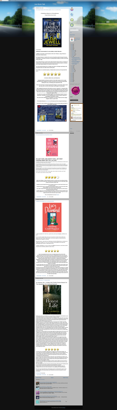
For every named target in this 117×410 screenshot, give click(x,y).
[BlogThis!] (50, 130)
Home (52, 377)
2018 (72, 76)
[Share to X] (51, 130)
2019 (72, 75)
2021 (72, 73)
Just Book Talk (39, 4)
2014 (72, 81)
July (72, 56)
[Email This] (49, 130)
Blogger (64, 407)
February (73, 70)
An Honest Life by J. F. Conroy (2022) (43, 280)
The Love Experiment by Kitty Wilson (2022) (44, 134)
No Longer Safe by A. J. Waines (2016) (46, 386)
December (73, 50)
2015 (72, 80)
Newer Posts (38, 377)
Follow (71, 128)
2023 (72, 48)
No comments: (44, 130)
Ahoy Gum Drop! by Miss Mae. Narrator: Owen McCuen (48, 382)
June (73, 65)
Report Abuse (72, 34)
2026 (72, 44)
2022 (72, 49)
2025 (72, 45)
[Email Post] (47, 130)
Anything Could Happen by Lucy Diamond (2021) (45, 201)
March (73, 69)
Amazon (57, 194)
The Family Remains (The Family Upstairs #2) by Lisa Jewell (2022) (48, 9)
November (73, 51)
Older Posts (65, 377)
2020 (72, 74)
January (73, 71)
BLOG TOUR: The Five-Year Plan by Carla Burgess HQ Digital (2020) (50, 400)
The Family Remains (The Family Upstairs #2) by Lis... (76, 58)
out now (47, 101)
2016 (72, 79)
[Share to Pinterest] (52, 130)
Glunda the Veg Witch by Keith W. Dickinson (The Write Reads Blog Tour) (51, 391)
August (73, 55)
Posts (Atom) (42, 379)
